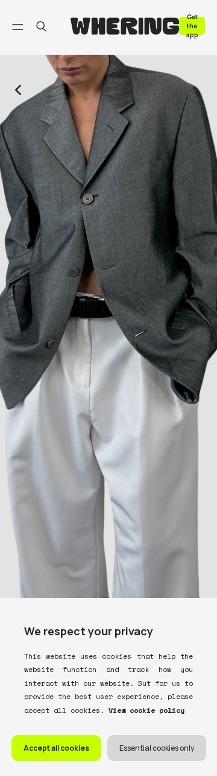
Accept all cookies (56, 748)
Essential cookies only (156, 748)
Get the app (192, 25)
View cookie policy (144, 710)
